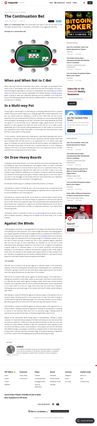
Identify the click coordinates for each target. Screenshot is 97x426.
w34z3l (6, 21)
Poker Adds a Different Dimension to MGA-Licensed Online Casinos (79, 194)
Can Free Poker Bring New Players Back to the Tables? (79, 74)
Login (90, 2)
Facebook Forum (55, 382)
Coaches (37, 376)
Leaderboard (60, 3)
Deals (51, 3)
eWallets (7, 385)
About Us (83, 376)
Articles (68, 3)
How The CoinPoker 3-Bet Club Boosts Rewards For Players (77, 48)
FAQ (81, 379)
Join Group (71, 130)
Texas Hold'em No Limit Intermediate (15, 12)
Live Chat (68, 382)
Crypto (6, 379)
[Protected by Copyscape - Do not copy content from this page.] (60, 411)
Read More (15, 355)
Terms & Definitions (38, 386)
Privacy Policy (84, 382)
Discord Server (54, 379)
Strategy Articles (40, 382)
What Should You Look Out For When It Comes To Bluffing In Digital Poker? (77, 171)
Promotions (23, 379)
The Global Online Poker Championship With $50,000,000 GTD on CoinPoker (78, 60)
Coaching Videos (40, 379)
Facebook (53, 376)
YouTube (52, 385)
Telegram (68, 376)
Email (67, 379)
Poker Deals (23, 376)
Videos (75, 3)
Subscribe (72, 103)
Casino (6, 382)
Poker (6, 376)
